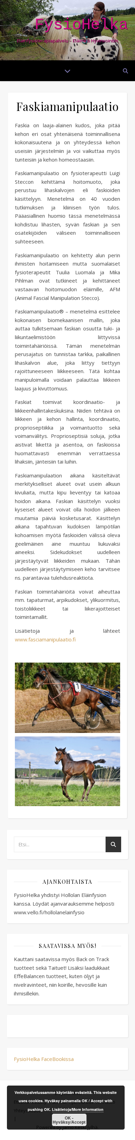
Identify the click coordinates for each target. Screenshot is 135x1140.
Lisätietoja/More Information (78, 1109)
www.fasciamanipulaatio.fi (45, 639)
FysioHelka (81, 25)
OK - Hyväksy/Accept (69, 1120)
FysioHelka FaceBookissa (44, 1058)
